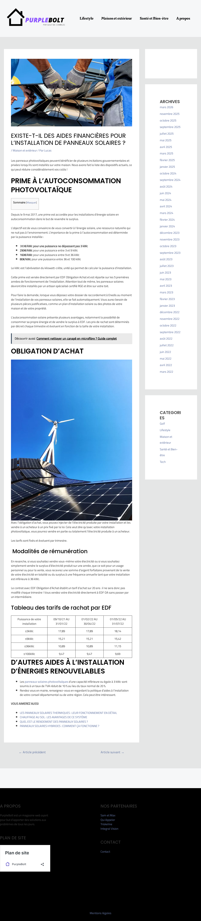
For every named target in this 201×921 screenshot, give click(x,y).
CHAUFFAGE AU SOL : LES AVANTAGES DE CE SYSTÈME (53, 717)
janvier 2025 (167, 167)
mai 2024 (165, 200)
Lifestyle (86, 18)
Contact (105, 851)
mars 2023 (166, 292)
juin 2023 (165, 272)
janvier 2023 (167, 305)
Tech (163, 462)
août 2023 (166, 259)
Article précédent (32, 752)
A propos (183, 18)
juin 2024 (165, 193)
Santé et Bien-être (154, 18)
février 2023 (167, 299)
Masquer (31, 202)
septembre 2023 (170, 253)
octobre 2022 (168, 325)
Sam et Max (107, 815)
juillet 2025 (167, 133)
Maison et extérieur (116, 18)
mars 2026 (166, 107)
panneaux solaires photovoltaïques (46, 681)
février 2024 (167, 219)
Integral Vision (109, 828)
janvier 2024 (167, 226)
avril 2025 (166, 147)
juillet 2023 (167, 266)
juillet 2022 (167, 345)
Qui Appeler (107, 820)
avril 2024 (166, 206)
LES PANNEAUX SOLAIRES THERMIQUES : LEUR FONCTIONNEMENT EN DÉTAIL (68, 713)
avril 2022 (166, 365)
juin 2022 (165, 352)
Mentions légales (100, 913)
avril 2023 (166, 285)
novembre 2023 (169, 239)
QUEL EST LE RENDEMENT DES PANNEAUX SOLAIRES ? (54, 721)
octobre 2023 (168, 246)
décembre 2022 (169, 312)
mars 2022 (166, 371)
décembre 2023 (169, 233)
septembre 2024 (170, 180)
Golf (162, 423)
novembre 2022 (169, 319)
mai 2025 (165, 140)
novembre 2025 (169, 114)
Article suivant (112, 752)
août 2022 (166, 338)
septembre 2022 (170, 332)
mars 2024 (166, 213)
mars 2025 (166, 153)
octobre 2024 (168, 173)
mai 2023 (165, 279)
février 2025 (167, 160)
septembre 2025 (170, 127)
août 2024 (166, 186)
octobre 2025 (168, 120)
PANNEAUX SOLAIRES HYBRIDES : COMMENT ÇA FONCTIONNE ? (59, 726)
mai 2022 (165, 358)
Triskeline (106, 824)
